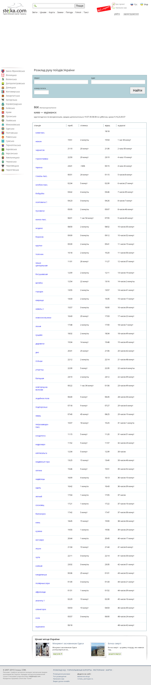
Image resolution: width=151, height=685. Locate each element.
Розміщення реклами (61, 674)
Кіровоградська (14, 104)
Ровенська (11, 136)
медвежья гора (43, 461)
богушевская (42, 274)
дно (37, 352)
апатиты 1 (40, 600)
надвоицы (40, 479)
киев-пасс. (40, 132)
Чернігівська (12, 169)
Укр (146, 4)
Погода (69, 12)
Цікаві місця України (47, 639)
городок (39, 291)
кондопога (40, 435)
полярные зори (43, 583)
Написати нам (121, 8)
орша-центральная (41, 264)
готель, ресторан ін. (85, 679)
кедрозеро (40, 444)
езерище (40, 300)
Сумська (10, 141)
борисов (39, 236)
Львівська (11, 120)
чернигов (40, 150)
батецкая (40, 378)
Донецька (11, 87)
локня (38, 326)
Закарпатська (13, 95)
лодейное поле (42, 398)
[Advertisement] (75, 41)
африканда (41, 592)
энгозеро (40, 539)
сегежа (39, 470)
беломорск (41, 513)
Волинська (11, 79)
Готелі (78, 12)
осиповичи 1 (41, 202)
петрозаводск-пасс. (42, 425)
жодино (39, 228)
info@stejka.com (34, 676)
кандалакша (41, 574)
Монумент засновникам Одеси (68, 643)
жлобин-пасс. (42, 184)
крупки (39, 245)
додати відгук (115, 653)
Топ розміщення (59, 676)
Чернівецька (12, 165)
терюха (39, 167)
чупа (38, 557)
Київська (10, 108)
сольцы (39, 361)
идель (38, 487)
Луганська (11, 116)
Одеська (10, 128)
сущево (39, 335)
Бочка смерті (114, 643)
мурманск (40, 626)
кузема (39, 531)
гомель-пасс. (41, 176)
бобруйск (40, 193)
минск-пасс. (41, 219)
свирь (38, 415)
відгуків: (57, 653)
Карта (52, 12)
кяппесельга (41, 453)
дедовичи (40, 343)
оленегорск (41, 609)
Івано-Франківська (15, 71)
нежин (39, 141)
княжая (39, 566)
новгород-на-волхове (42, 388)
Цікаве (43, 12)
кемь (38, 522)
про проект (120, 4)
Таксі (86, 12)
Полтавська (12, 132)
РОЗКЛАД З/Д (59, 670)
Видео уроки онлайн (61, 681)
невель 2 (40, 309)
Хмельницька (12, 157)
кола (38, 618)
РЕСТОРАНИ (98, 670)
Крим (8, 112)
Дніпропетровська (15, 83)
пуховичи (40, 210)
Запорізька (11, 99)
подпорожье (41, 407)
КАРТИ (109, 670)
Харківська (11, 149)
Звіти (34, 12)
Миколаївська (13, 124)
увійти (117, 14)
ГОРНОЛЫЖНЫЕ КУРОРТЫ (79, 670)
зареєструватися (131, 14)
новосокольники (43, 317)
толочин (39, 254)
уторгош (40, 369)
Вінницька (11, 75)
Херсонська (12, 153)
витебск (39, 283)
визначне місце (83, 676)
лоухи (38, 548)
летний (39, 496)
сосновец (40, 505)
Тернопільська (13, 145)
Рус (135, 4)
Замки (60, 12)
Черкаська (11, 161)
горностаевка (42, 158)
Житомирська (13, 91)
